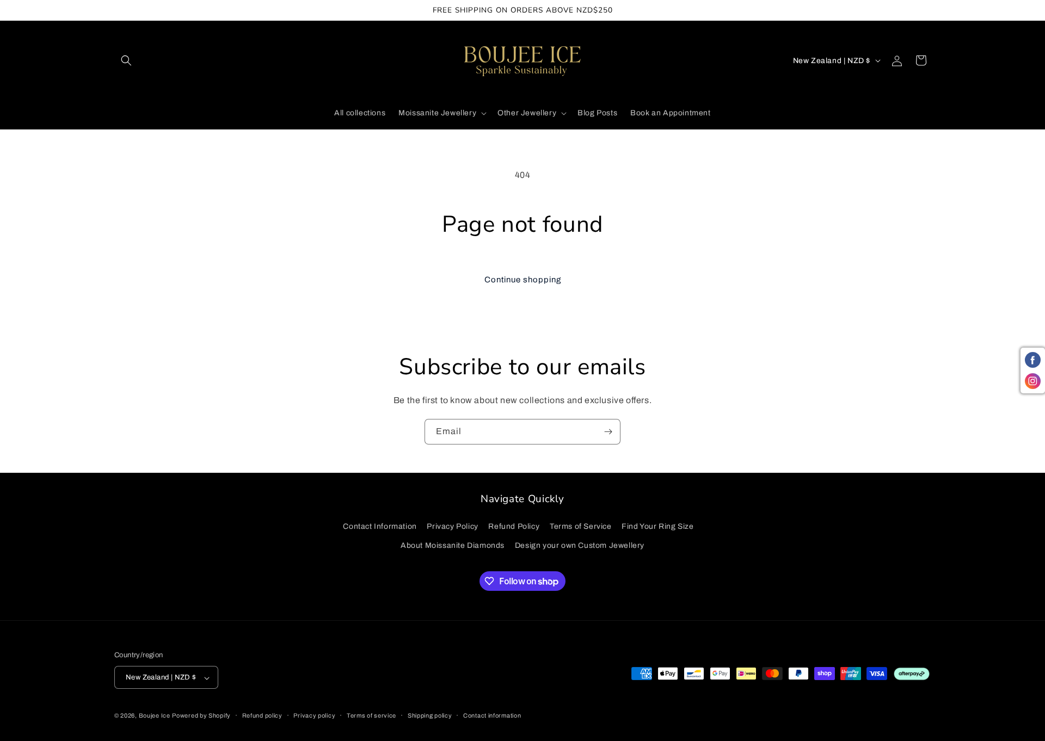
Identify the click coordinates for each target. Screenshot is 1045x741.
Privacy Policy (452, 526)
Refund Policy (513, 526)
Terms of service (371, 715)
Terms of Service (581, 526)
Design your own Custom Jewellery (579, 545)
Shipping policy (430, 715)
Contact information (492, 715)
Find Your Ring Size (657, 526)
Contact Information (379, 526)
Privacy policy (314, 715)
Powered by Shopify (201, 716)
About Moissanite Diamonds (453, 545)
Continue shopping (522, 279)
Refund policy (262, 715)
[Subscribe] (608, 431)
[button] (126, 60)
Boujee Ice (154, 716)
